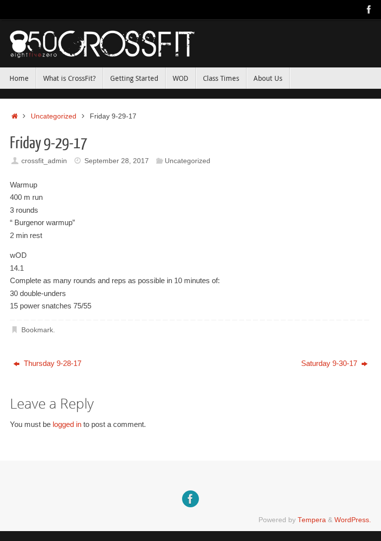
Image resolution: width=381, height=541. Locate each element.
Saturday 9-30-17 (330, 363)
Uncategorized (53, 116)
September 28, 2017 (116, 161)
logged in (67, 424)
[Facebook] (369, 9)
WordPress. (352, 520)
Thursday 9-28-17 (51, 363)
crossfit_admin (44, 161)
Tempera (312, 520)
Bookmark (37, 330)
